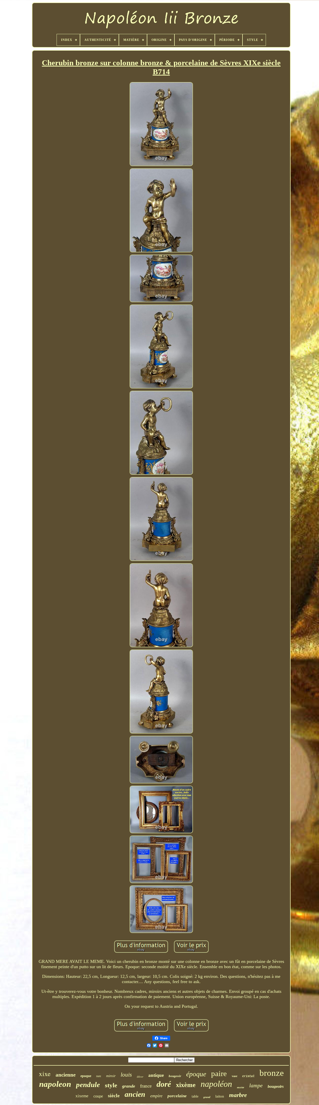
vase (234, 1076)
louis (126, 1075)
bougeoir (175, 1076)
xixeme (82, 1096)
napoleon (55, 1084)
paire (219, 1073)
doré (164, 1084)
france (146, 1086)
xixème (186, 1085)
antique (156, 1075)
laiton (219, 1096)
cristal (248, 1076)
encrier (240, 1087)
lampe (256, 1085)
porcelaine (177, 1096)
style (111, 1085)
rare (98, 1076)
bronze (271, 1073)
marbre (238, 1095)
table (195, 1096)
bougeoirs (276, 1086)
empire (156, 1095)
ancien (135, 1094)
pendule (88, 1085)
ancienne (66, 1075)
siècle (114, 1095)
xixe (45, 1073)
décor (140, 1076)
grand (206, 1097)
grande (128, 1086)
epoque (85, 1076)
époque (196, 1074)
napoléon (216, 1084)
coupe (98, 1096)
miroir (111, 1076)
